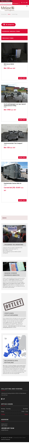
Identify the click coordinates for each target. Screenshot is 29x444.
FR (24, 2)
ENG (27, 2)
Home (9, 14)
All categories (10, 24)
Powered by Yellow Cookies (20, 437)
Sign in (3, 0)
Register (8, 0)
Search (16, 3)
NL (22, 2)
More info (22, 78)
